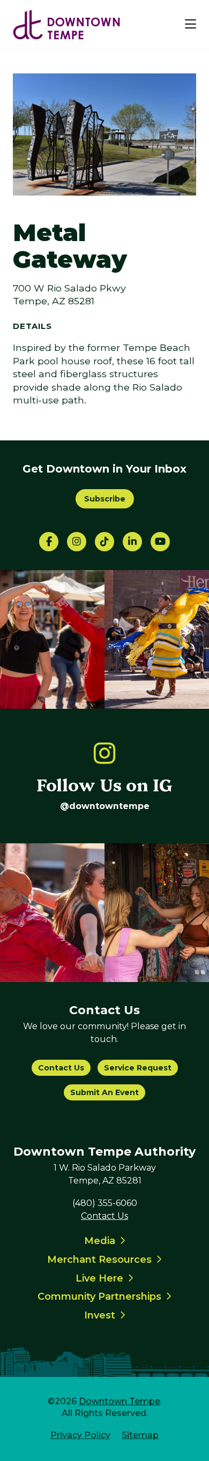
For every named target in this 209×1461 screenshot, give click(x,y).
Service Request (137, 1068)
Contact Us (61, 1068)
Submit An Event (104, 1092)
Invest (99, 1315)
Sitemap (140, 1435)
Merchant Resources (99, 1259)
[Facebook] (48, 541)
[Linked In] (132, 541)
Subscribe (104, 499)
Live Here (99, 1278)
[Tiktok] (104, 541)
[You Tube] (160, 541)
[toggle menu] (190, 25)
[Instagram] (76, 541)
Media (99, 1241)
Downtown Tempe (119, 1401)
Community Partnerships (99, 1296)
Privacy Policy (80, 1435)
